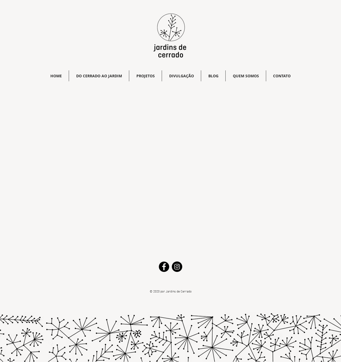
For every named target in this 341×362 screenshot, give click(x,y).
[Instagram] (177, 267)
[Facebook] (164, 267)
